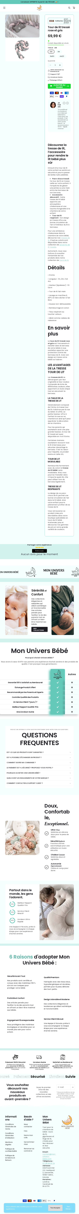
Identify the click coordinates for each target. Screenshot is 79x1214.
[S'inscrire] (72, 1087)
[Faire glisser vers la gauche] (64, 103)
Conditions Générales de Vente (10, 1126)
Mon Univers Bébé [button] (47, 1119)
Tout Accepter (55, 1208)
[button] (4, 8)
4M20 (62, 56)
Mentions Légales (9, 1143)
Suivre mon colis (28, 1136)
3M (59, 52)
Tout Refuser (68, 1208)
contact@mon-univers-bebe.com (49, 1156)
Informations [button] (11, 1118)
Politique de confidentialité (11, 1150)
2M (51, 52)
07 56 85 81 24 (49, 1163)
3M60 (52, 56)
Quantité (51, 61)
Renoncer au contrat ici (29, 1149)
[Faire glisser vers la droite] (67, 103)
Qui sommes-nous (29, 1143)
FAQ (25, 1131)
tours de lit (64, 260)
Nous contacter (28, 1125)
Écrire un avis (39, 551)
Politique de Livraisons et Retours (10, 1157)
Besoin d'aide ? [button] (28, 1118)
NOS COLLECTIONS (38, 629)
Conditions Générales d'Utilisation (9, 1135)
